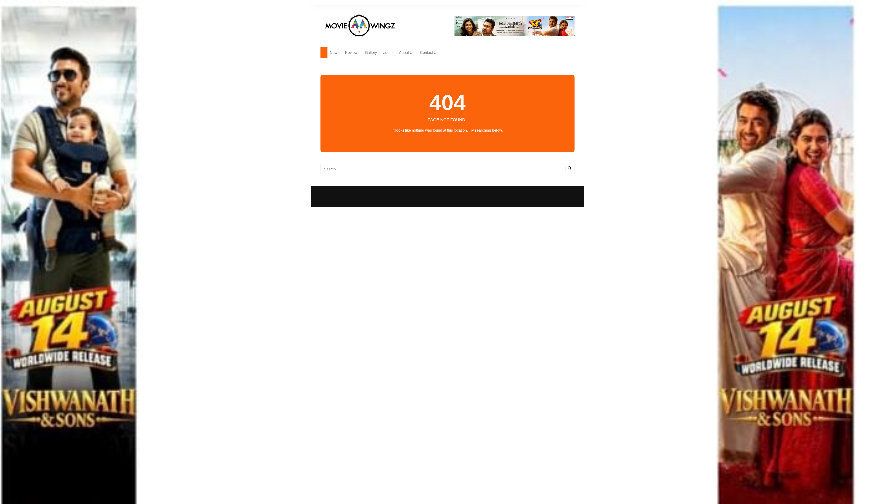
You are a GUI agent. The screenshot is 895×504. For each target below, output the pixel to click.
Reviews (352, 53)
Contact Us (429, 53)
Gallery (371, 53)
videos (387, 53)
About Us (406, 53)
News (334, 53)
